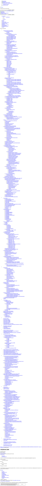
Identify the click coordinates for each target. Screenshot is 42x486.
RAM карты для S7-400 (8, 417)
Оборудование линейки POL (9, 176)
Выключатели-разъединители (9, 358)
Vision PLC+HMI (7, 303)
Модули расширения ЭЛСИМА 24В (12, 280)
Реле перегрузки (9, 136)
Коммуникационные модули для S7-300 (10, 420)
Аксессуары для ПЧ (8, 219)
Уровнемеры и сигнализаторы (9, 123)
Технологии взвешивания (8, 124)
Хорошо (22, 484)
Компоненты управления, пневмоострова (11, 252)
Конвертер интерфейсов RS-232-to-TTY (10, 429)
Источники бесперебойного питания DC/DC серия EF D (15, 290)
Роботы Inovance (4, 25)
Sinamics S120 (10, 105)
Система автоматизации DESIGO (11, 160)
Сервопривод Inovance (5, 26)
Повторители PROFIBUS (7, 393)
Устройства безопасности (10, 130)
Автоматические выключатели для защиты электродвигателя (13, 375)
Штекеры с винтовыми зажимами (10, 390)
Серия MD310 (7, 217)
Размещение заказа (4, 23)
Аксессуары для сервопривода (9, 231)
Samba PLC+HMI (7, 309)
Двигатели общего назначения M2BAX (10, 336)
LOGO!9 (8, 32)
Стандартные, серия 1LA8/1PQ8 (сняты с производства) (15, 83)
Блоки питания (9, 138)
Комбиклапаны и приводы (12, 155)
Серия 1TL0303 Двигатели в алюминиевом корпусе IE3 (11, 350)
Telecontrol (8, 40)
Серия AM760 (7, 202)
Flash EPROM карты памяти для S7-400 (10, 416)
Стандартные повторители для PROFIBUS (11, 394)
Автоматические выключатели (9, 127)
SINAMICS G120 (9, 87)
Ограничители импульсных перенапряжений (11, 366)
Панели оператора (9, 113)
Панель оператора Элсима (10, 281)
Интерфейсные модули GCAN (8, 444)
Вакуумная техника (8, 254)
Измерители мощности (10, 117)
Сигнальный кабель (11, 111)
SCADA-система (6, 282)
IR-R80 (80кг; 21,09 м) (12, 243)
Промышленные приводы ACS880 (10, 342)
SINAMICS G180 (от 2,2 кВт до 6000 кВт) (14, 95)
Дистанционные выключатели (13, 185)
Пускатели (6, 378)
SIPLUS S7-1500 (9, 63)
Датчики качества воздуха (12, 149)
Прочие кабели (11, 112)
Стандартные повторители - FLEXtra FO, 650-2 (11, 398)
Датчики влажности (11, 148)
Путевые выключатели (8, 383)
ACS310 (8, 338)
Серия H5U (6, 208)
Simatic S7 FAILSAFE (10, 39)
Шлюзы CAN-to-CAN (8, 426)
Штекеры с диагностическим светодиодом (11, 392)
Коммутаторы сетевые (10, 274)
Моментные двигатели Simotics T (11, 71)
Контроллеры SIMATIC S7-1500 (11, 37)
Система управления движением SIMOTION (11, 55)
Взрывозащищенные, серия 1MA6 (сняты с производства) (15, 84)
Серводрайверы (7, 224)
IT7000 (6, 222)
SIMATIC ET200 (9, 42)
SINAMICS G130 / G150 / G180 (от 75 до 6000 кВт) (14, 93)
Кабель (8, 110)
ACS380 (8, 347)
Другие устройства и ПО (7, 328)
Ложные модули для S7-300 (9, 419)
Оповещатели (10, 169)
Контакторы (7, 376)
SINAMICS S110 (9, 103)
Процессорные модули (10, 275)
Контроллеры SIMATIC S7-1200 (11, 36)
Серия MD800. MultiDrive (8, 212)
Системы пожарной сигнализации (12, 168)
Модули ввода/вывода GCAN (8, 445)
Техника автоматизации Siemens (8, 30)
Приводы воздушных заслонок (11, 159)
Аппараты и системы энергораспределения (10, 177)
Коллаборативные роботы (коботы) (10, 248)
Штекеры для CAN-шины (8, 425)
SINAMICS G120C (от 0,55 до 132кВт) (14, 92)
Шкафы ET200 (9, 43)
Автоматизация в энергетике (8, 114)
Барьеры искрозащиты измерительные (12, 295)
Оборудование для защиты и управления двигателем (11, 374)
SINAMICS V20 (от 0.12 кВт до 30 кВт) (12, 86)
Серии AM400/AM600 (8, 206)
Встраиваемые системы (5, 477)
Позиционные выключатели (11, 129)
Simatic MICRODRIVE (10, 107)
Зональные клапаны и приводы (13, 152)
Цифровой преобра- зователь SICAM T (12, 119)
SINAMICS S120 (9, 104)
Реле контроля (9, 135)
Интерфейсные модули (8, 430)
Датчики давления (7, 121)
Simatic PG (8, 51)
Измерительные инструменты (11, 193)
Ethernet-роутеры (7, 409)
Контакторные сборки (10, 132)
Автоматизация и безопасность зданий (9, 145)
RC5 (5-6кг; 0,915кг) (6, 319)
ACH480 (8, 344)
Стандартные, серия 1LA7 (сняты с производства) (14, 79)
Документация (4, 474)
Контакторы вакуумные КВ (9, 377)
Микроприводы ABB (8, 340)
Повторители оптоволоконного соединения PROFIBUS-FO (12, 396)
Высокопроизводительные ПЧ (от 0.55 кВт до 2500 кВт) (13, 96)
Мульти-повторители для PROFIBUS (10, 395)
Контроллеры (5, 198)
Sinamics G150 (11, 94)
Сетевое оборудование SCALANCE (12, 52)
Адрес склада (18, 480)
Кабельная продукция (10, 54)
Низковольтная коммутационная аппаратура (10, 126)
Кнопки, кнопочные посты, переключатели (11, 380)
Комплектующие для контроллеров (8, 311)
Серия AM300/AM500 (8, 200)
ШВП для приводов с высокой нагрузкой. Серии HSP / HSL (15, 264)
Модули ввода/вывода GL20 (9, 203)
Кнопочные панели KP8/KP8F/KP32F (12, 48)
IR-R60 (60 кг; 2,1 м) (11, 242)
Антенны (6, 411)
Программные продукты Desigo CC (13, 162)
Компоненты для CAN (7, 423)
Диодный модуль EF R (10, 286)
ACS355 (8, 346)
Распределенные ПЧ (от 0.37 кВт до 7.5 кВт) (11, 97)
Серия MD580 (7, 213)
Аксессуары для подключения (9, 255)
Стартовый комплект (8, 437)
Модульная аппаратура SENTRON (10, 179)
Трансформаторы (9, 140)
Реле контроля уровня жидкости (9, 371)
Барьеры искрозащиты (7, 292)
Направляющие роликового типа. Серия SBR (13, 262)
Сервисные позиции (8, 78)
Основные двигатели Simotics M (11, 72)
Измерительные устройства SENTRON (10, 192)
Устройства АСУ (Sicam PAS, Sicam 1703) (11, 116)
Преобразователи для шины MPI (9, 427)
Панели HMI (5, 440)
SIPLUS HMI (9, 65)
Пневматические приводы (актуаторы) (10, 253)
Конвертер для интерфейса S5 (9, 428)
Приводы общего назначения (9, 337)
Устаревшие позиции (10, 175)
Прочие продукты (9, 58)
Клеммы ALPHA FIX (8, 195)
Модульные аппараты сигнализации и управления (11, 367)
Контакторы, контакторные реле (11, 133)
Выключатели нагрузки (8, 363)
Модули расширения (10, 269)
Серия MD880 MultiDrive (8, 214)
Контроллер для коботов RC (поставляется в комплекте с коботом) (13, 324)
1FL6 (9, 76)
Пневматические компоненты (8, 250)
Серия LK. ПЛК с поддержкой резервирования (10, 439)
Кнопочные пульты (8, 381)
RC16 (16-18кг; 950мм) (7, 320)
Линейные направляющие (7, 256)
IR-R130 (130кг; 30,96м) (12, 244)
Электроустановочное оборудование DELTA (11, 196)
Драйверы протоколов (10, 273)
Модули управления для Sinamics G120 (15, 89)
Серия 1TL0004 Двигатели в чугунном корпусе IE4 (11, 353)
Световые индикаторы (12, 187)
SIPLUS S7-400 (9, 62)
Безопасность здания (8, 166)
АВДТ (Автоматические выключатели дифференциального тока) (14, 361)
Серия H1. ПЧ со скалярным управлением (9, 441)
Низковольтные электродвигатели (8, 334)
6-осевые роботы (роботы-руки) (9, 233)
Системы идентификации (8, 57)
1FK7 (9, 75)
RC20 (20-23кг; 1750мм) (7, 321)
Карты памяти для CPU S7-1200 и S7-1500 (11, 415)
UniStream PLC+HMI (8, 301)
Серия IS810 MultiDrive (10, 228)
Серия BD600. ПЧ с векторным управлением (10, 442)
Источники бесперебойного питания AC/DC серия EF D (15, 291)
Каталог (3, 20)
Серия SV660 (9, 226)
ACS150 (8, 341)
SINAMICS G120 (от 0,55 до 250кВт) (14, 88)
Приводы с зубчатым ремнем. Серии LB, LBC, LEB (14, 258)
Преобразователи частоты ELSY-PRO (9, 297)
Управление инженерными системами (14, 163)
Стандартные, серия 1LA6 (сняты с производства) (14, 80)
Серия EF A (7, 283)
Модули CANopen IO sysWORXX (8, 330)
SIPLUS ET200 (9, 64)
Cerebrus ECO (10, 172)
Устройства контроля (10, 182)
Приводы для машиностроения (9, 345)
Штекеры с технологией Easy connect (10, 391)
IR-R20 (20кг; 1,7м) (11, 240)
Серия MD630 (7, 211)
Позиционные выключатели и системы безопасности (12, 128)
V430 (7, 305)
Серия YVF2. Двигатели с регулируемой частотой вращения (12, 354)
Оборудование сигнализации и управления (10, 379)
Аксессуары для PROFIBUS (7, 400)
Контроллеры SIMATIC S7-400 (11, 38)
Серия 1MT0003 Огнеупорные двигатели (9, 352)
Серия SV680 (9, 227)
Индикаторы (7, 368)
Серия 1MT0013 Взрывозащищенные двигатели (10, 351)
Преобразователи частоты (7, 209)
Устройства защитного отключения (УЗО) (13, 181)
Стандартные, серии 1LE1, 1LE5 (9, 68)
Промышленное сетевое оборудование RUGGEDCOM (14, 53)
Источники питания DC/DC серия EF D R (13, 289)
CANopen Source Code (7, 333)
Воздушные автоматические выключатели (11, 357)
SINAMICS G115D (9, 100)
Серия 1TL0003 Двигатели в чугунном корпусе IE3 (11, 349)
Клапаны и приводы (10, 151)
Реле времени (9, 134)
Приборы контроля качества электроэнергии (13, 118)
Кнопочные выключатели (12, 186)
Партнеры (4, 19)
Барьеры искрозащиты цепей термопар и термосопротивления (15, 296)
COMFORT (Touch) (9, 47)
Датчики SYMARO (9, 147)
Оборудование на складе (9, 10)
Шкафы (5, 298)
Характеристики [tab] (4, 456)
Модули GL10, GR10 (8, 207)
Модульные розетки (8, 365)
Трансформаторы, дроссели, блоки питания (11, 137)
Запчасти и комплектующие (11, 109)
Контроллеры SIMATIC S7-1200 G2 (12, 34)
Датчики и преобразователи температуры (11, 120)
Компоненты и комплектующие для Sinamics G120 (17, 90)
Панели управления (11, 171)
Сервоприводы (7, 315)
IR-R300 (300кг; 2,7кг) (12, 247)
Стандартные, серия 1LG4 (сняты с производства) (14, 82)
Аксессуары (5, 385)
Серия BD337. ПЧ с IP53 (7, 443)
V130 (7, 306)
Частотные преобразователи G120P (12, 165)
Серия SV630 (9, 225)
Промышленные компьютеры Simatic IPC (11, 50)
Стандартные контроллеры (10, 164)
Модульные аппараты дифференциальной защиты (11, 360)
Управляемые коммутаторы (9, 404)
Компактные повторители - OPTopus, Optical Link (12, 397)
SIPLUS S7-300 (9, 61)
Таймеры (10, 188)
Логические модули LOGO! (9, 31)
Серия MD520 (7, 210)
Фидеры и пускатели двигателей (9, 141)
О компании (3, 473)
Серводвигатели (7, 229)
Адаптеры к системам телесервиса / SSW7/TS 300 (11, 412)
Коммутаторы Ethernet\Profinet (8, 402)
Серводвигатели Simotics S (10, 74)
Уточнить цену (2, 454)
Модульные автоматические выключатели (13, 180)
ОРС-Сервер (5, 407)
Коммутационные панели (10, 270)
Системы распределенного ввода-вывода (11, 41)
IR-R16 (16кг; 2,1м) (11, 239)
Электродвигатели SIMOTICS (8, 67)
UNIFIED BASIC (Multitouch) (11, 45)
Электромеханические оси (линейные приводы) (12, 257)
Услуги (3, 21)
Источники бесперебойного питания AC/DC (13, 285)
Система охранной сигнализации (11, 167)
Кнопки (6, 369)
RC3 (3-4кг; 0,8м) (6, 318)
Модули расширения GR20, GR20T (10, 204)
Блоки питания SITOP (8, 49)
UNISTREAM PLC (8, 300)
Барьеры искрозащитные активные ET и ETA (11, 293)
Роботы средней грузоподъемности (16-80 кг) (13, 238)
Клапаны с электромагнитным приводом (14, 154)
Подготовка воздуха (8, 251)
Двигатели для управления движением (10, 70)
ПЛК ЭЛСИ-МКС (7, 268)
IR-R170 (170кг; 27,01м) (12, 245)
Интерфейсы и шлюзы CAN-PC (8, 331)
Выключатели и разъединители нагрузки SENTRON (12, 190)
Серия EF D (7, 287)
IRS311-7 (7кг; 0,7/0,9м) (12, 235)
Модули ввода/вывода (12, 35)
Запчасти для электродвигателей (9, 69)
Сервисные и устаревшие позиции (12, 59)
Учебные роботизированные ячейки (10, 249)
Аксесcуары (7, 436)
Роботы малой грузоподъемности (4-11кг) (13, 234)
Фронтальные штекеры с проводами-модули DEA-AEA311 (13, 421)
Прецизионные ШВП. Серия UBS (11, 265)
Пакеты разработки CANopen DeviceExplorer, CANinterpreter (12, 332)
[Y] (13, 14)
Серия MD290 (7, 216)
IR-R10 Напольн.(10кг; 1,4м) (13, 237)
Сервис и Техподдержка (5, 22)
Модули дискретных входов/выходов (10, 431)
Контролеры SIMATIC (8, 33)
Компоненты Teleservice (7, 408)
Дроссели (8, 220)
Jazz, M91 (6, 310)
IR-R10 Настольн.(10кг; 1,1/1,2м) (13, 236)
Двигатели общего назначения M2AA (10, 335)
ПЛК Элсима (7, 279)
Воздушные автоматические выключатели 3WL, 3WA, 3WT (13, 178)
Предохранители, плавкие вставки (12, 189)
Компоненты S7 (6, 414)
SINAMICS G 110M (9, 99)
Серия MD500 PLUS (8, 218)
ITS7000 (6, 223)
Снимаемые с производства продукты (10, 125)
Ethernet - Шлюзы (7, 406)
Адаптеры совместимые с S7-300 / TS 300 (11, 413)
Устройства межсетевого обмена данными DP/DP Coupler (12, 399)
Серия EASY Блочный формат (9, 199)
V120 (7, 307)
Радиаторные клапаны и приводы (13, 156)
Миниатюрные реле (8, 382)
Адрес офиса (14, 480)
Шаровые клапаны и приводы (13, 157)
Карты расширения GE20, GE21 (9, 205)
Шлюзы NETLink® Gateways (8, 405)
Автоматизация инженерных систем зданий (11, 146)
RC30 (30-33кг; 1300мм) (7, 322)
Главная (3, 471)
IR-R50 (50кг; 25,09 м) (12, 241)
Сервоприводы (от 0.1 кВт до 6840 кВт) (10, 102)
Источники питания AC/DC (11, 284)
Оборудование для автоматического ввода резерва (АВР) (12, 373)
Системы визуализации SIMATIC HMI (10, 44)
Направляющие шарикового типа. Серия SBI (13, 261)
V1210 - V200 (9, 304)
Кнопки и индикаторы (8, 143)
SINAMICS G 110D (9, 98)
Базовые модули (7, 435)
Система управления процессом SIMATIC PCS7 (12, 56)
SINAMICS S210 (9, 106)
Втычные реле (9, 131)
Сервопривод (5, 314)
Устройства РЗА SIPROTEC (9, 115)
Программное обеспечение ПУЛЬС (8, 323)
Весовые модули (7, 433)
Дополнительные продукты (12, 158)
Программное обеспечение (9, 101)
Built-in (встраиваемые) (10, 302)
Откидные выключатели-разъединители (10, 359)
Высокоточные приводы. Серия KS (12, 259)
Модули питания (9, 271)
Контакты (3, 476)
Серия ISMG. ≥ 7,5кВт (10, 230)
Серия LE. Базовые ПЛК (7, 438)
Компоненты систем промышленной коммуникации (12, 142)
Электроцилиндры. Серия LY (11, 260)
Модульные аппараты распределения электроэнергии (11, 362)
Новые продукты (4, 472)
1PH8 (9, 73)
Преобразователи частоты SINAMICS (9, 85)
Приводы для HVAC (8, 343)
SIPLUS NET (9, 66)
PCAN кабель (5, 327)
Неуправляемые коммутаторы (9, 403)
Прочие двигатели (9, 81)
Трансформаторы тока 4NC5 (9, 194)
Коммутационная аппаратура (11, 183)
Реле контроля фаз (7, 372)
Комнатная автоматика (12, 161)
